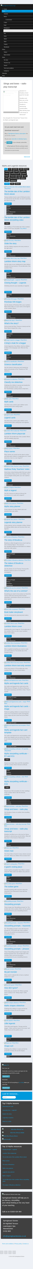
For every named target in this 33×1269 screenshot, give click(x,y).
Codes (5, 22)
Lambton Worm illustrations (15, 646)
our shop (21, 1082)
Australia (6, 13)
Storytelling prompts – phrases (16, 949)
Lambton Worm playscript (14, 434)
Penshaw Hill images (12, 302)
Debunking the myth (8, 1106)
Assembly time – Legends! (10, 1110)
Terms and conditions (9, 68)
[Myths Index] (5, 1065)
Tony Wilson (23, 228)
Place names (9, 451)
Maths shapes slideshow (14, 1006)
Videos (5, 52)
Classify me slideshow (13, 382)
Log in (9, 142)
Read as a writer (7, 1121)
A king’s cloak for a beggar (15, 343)
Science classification (13, 364)
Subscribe (4, 73)
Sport (5, 41)
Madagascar (7, 28)
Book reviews (7, 55)
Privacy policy (18, 1243)
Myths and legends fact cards (16, 683)
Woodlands (6, 47)
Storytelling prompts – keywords (17, 926)
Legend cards (9, 418)
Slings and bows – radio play (16, 809)
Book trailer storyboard (13, 612)
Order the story (10, 243)
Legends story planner (13, 522)
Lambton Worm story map (14, 261)
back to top (27, 156)
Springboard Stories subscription (17, 133)
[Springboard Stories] (8, 5)
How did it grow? (11, 988)
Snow (5, 36)
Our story (6, 60)
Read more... (6, 1076)
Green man (8, 851)
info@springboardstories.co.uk (14, 1236)
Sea (5, 33)
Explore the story (7, 1114)
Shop (3, 75)
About (3, 57)
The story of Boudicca (13, 540)
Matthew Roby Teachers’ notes (16, 469)
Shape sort (8, 1046)
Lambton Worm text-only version (17, 665)
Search (5, 65)
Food (5, 25)
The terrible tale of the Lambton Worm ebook (15, 1157)
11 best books (9, 19)
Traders (5, 44)
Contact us (6, 71)
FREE (7, 223)
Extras (3, 49)
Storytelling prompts (12, 904)
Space (5, 38)
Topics (3, 11)
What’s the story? (11, 323)
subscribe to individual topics (19, 139)
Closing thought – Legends (15, 283)
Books (5, 16)
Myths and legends (8, 30)
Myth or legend (10, 490)
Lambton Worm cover (13, 626)
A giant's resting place (13, 867)
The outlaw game (11, 887)
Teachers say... (7, 62)
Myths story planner (12, 506)
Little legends (9, 1023)
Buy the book (6, 1088)
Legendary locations (8, 1117)
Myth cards (8, 402)
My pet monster (10, 972)
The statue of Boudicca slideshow (11, 1185)
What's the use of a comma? (16, 591)
